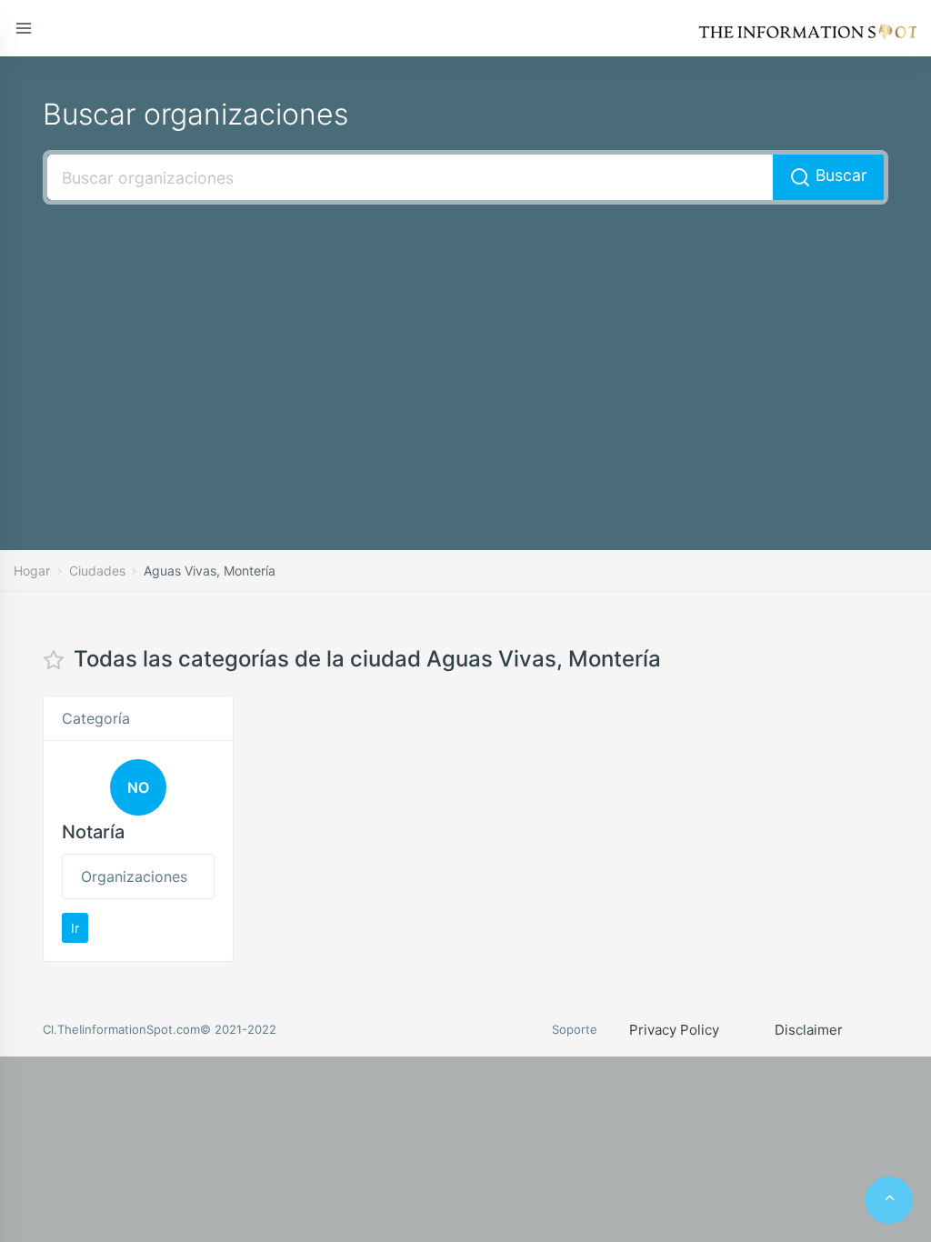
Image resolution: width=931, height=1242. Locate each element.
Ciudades (97, 570)
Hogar (32, 570)
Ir (75, 928)
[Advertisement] (465, 350)
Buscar (839, 175)
